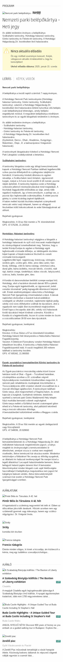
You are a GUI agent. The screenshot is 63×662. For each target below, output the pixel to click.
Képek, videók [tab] (25, 79)
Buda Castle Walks (11, 621)
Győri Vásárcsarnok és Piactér (16, 645)
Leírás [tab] (6, 79)
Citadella (6, 586)
